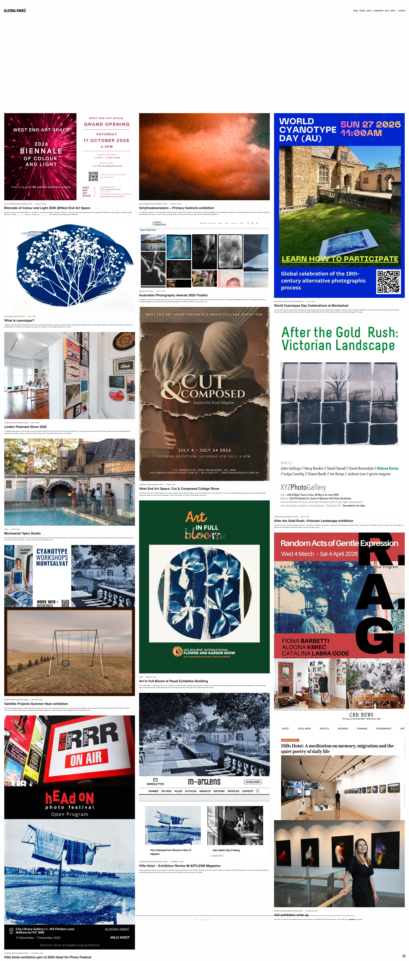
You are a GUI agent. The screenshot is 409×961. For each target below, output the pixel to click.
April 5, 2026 (15, 529)
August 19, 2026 (175, 204)
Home (355, 11)
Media (161, 862)
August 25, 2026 (40, 204)
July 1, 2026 (31, 316)
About (369, 11)
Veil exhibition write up (291, 915)
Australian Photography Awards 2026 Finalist (173, 295)
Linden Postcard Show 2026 (25, 426)
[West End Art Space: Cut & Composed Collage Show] (204, 393)
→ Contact (401, 11)
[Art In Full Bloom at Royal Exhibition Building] (204, 586)
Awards (142, 291)
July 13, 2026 (311, 301)
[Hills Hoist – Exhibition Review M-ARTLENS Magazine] (204, 817)
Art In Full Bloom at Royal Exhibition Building (173, 681)
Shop (387, 11)
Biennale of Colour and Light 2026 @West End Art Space (47, 208)
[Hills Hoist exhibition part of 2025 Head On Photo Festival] (69, 867)
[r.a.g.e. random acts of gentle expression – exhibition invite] (339, 614)
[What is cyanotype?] (69, 266)
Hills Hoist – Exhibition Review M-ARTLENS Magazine (180, 865)
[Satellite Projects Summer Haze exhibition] (69, 651)
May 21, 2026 (305, 517)
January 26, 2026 (37, 700)
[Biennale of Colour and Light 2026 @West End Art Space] (69, 156)
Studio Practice (288, 301)
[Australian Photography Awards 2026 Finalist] (204, 253)
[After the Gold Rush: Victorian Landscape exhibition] (339, 415)
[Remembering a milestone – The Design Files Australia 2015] (339, 683)
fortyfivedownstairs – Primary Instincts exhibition (176, 208)
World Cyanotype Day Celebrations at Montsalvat (311, 305)
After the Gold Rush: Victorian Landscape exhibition (313, 520)
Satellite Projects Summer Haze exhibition (36, 703)
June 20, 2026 (170, 484)
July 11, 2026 (160, 291)
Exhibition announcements (18, 204)
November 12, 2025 (177, 862)
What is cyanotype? (19, 320)
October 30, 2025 (37, 953)
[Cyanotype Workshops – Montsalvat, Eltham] (69, 577)
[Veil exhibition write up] (339, 863)
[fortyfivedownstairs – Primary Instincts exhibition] (204, 156)
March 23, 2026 (151, 677)
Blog (6, 204)
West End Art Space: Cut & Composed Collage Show (179, 488)
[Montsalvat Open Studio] (69, 482)
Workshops (378, 11)
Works (362, 11)
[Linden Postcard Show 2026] (69, 375)
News (393, 11)
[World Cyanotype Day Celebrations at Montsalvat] (339, 205)
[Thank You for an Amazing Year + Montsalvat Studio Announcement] (204, 741)
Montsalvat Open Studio (22, 533)
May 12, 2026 (35, 423)
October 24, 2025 (312, 911)
